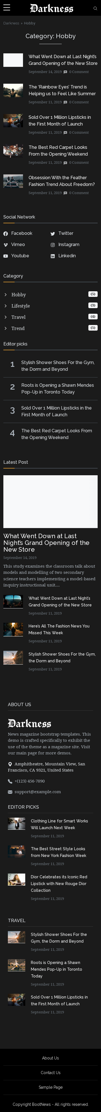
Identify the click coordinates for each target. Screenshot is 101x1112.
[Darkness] (51, 8)
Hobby (29, 23)
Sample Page (51, 1087)
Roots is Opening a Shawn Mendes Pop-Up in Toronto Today (56, 969)
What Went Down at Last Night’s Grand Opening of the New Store (46, 542)
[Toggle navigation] (6, 7)
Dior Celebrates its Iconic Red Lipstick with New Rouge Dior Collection (59, 884)
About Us (50, 1058)
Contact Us (51, 1072)
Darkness (11, 23)
